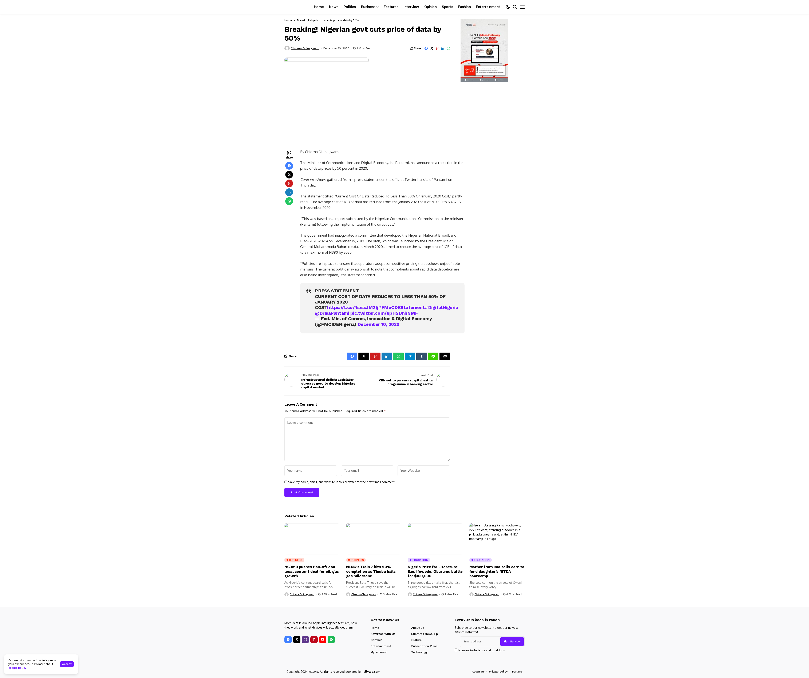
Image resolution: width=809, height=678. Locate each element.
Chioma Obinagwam (305, 48)
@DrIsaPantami (332, 313)
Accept (67, 664)
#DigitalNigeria (441, 307)
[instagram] (305, 639)
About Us (417, 627)
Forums (517, 671)
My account (379, 652)
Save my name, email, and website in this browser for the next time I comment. (341, 482)
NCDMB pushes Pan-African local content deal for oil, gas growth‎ (311, 571)
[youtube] (322, 639)
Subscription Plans (424, 646)
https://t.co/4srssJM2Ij (352, 307)
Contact (376, 640)
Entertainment (381, 646)
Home (288, 20)
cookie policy (17, 667)
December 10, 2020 (379, 324)
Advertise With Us (383, 633)
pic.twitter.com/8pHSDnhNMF (384, 313)
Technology (419, 652)
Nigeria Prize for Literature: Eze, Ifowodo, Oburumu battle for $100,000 (435, 571)
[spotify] (331, 639)
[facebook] (288, 639)
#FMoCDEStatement (401, 307)
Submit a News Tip (424, 633)
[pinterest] (314, 639)
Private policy (498, 671)
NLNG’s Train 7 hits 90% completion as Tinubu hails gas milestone (371, 571)
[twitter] (296, 639)
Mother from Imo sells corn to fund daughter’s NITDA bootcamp (497, 571)
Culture (416, 640)
